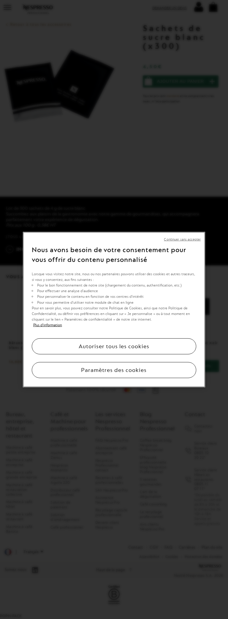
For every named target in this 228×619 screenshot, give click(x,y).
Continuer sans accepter (182, 239)
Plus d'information (47, 325)
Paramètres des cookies (114, 370)
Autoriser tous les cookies (114, 346)
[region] (114, 309)
